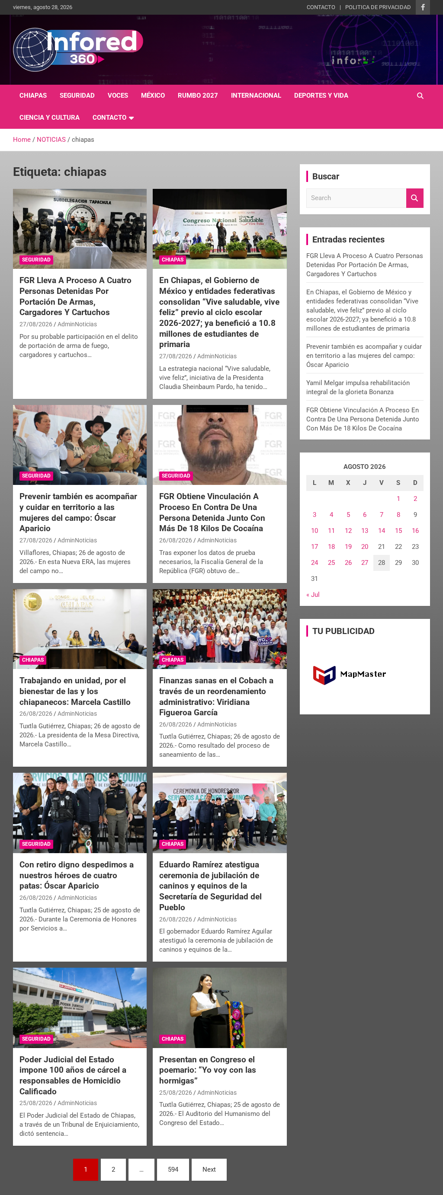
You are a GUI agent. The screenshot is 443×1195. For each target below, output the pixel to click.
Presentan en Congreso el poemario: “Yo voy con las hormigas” (207, 1070)
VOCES (118, 95)
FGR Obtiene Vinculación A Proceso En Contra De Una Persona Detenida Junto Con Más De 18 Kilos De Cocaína (212, 512)
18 (331, 547)
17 (314, 547)
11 (331, 531)
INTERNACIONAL (256, 95)
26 (348, 563)
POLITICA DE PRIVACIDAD (378, 7)
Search (415, 198)
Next (209, 1169)
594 (173, 1169)
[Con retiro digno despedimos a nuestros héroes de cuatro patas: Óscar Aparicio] (80, 813)
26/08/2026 (175, 540)
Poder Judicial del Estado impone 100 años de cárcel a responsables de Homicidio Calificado (72, 1075)
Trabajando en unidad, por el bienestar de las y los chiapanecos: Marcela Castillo (75, 691)
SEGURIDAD (77, 95)
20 (364, 547)
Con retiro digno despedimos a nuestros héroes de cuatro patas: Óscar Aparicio (76, 875)
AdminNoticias (77, 324)
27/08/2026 (35, 324)
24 (314, 563)
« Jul (313, 595)
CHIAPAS (33, 95)
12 (348, 531)
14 (381, 531)
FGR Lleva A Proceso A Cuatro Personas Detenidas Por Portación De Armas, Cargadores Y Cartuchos (75, 296)
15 (398, 531)
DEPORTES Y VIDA (321, 95)
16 (415, 531)
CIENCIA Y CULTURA (49, 117)
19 (348, 547)
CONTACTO (321, 7)
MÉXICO (153, 95)
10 (314, 531)
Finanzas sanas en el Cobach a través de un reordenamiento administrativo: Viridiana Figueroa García (216, 696)
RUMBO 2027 (198, 95)
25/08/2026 (35, 1102)
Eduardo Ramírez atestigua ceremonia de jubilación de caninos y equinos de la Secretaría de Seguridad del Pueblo (210, 886)
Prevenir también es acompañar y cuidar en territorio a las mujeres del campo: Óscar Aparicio (78, 512)
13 (364, 531)
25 (331, 563)
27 (364, 563)
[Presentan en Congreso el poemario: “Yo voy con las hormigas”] (219, 1008)
